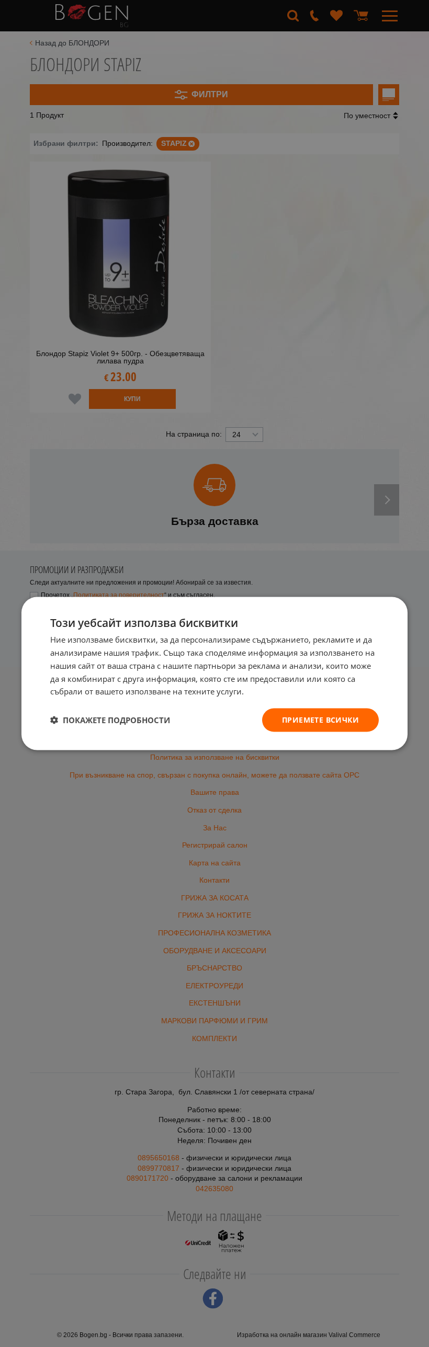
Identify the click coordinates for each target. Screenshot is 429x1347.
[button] (110, 720)
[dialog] (214, 673)
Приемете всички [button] (320, 720)
